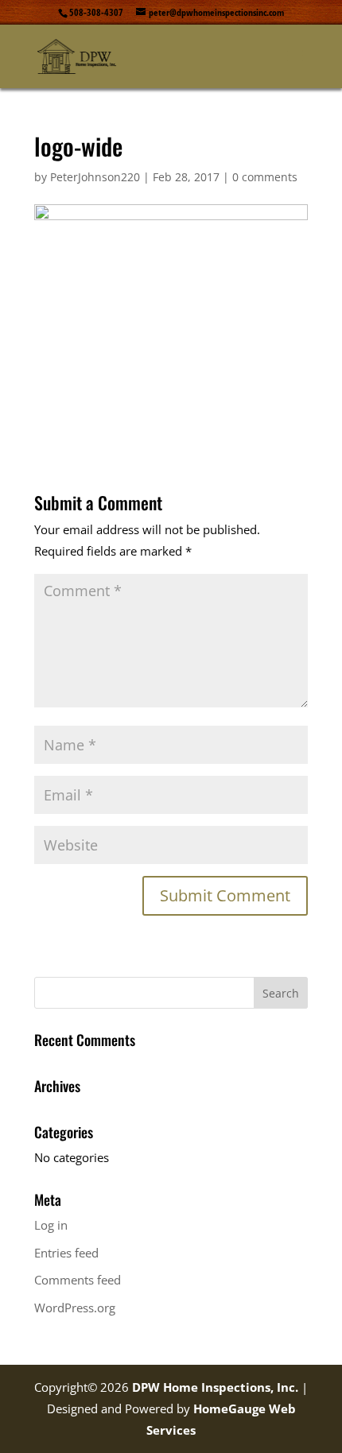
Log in (51, 1225)
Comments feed (77, 1280)
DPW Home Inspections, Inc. (215, 1387)
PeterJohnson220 (95, 176)
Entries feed (66, 1253)
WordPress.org (74, 1307)
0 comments (264, 176)
